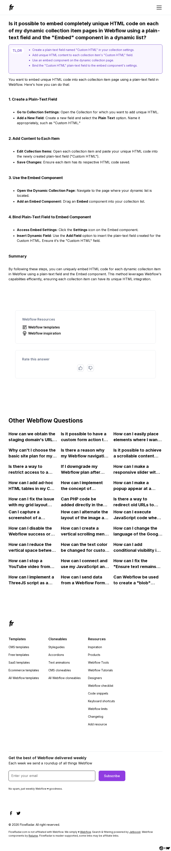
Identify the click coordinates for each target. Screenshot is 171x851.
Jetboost (135, 831)
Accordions (56, 655)
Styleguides (56, 647)
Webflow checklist (100, 685)
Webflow (85, 831)
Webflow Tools (98, 662)
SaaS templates (19, 662)
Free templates (19, 655)
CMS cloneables (59, 670)
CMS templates (19, 647)
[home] (12, 7)
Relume (33, 835)
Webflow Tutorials (100, 670)
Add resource (97, 724)
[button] (158, 8)
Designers (95, 678)
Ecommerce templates (24, 670)
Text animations (59, 662)
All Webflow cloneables (64, 678)
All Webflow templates (24, 678)
